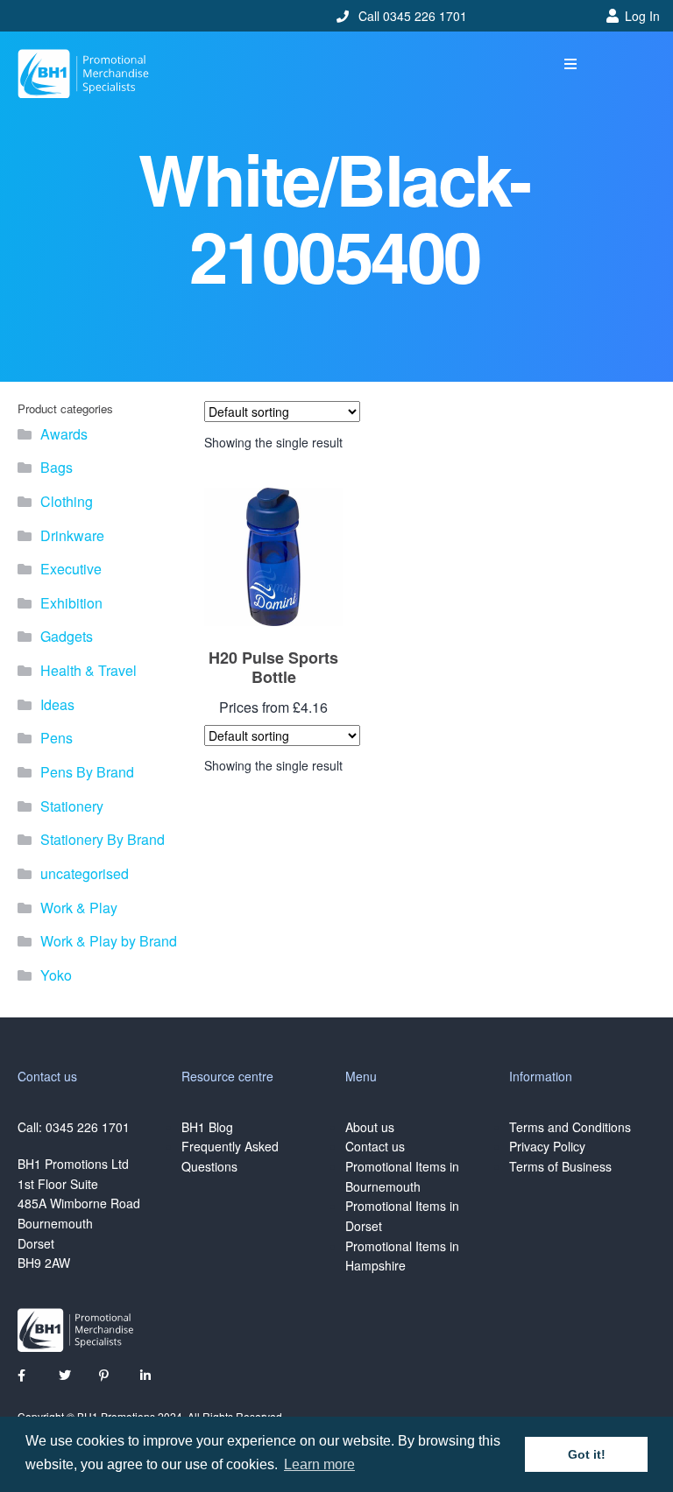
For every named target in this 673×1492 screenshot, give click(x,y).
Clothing (66, 501)
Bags (56, 467)
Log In (642, 16)
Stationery (71, 806)
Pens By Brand (87, 772)
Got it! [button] (587, 1454)
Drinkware (72, 535)
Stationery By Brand (102, 839)
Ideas (57, 704)
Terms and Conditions (570, 1127)
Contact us (375, 1146)
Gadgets (66, 636)
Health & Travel (88, 670)
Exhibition (71, 603)
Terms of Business (560, 1166)
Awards (64, 434)
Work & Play (78, 907)
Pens (56, 738)
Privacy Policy (547, 1146)
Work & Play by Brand (108, 941)
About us (369, 1127)
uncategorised (84, 873)
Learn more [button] (319, 1464)
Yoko (56, 975)
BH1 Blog (207, 1127)
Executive (71, 569)
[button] (571, 64)
